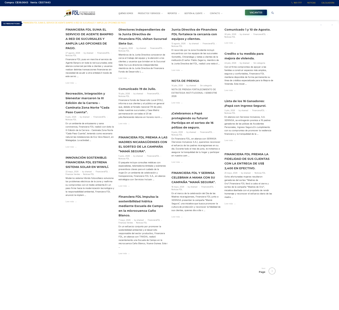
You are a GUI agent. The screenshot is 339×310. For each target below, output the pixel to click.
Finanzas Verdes (73, 174)
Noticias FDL (71, 55)
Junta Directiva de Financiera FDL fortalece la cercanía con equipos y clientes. (194, 34)
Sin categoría (259, 63)
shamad (90, 53)
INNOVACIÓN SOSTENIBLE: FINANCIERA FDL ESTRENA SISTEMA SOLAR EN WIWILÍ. (87, 162)
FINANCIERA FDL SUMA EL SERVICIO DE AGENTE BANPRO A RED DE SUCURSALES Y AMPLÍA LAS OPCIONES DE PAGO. (74, 23)
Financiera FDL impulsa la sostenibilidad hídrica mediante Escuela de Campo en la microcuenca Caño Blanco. (141, 206)
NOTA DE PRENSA (185, 81)
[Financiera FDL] (90, 13)
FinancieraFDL (103, 53)
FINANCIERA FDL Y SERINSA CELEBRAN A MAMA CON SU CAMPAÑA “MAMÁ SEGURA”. (193, 177)
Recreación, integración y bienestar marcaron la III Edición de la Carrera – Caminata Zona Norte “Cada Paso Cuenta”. (87, 103)
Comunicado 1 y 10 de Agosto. (247, 29)
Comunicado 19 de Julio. (137, 89)
